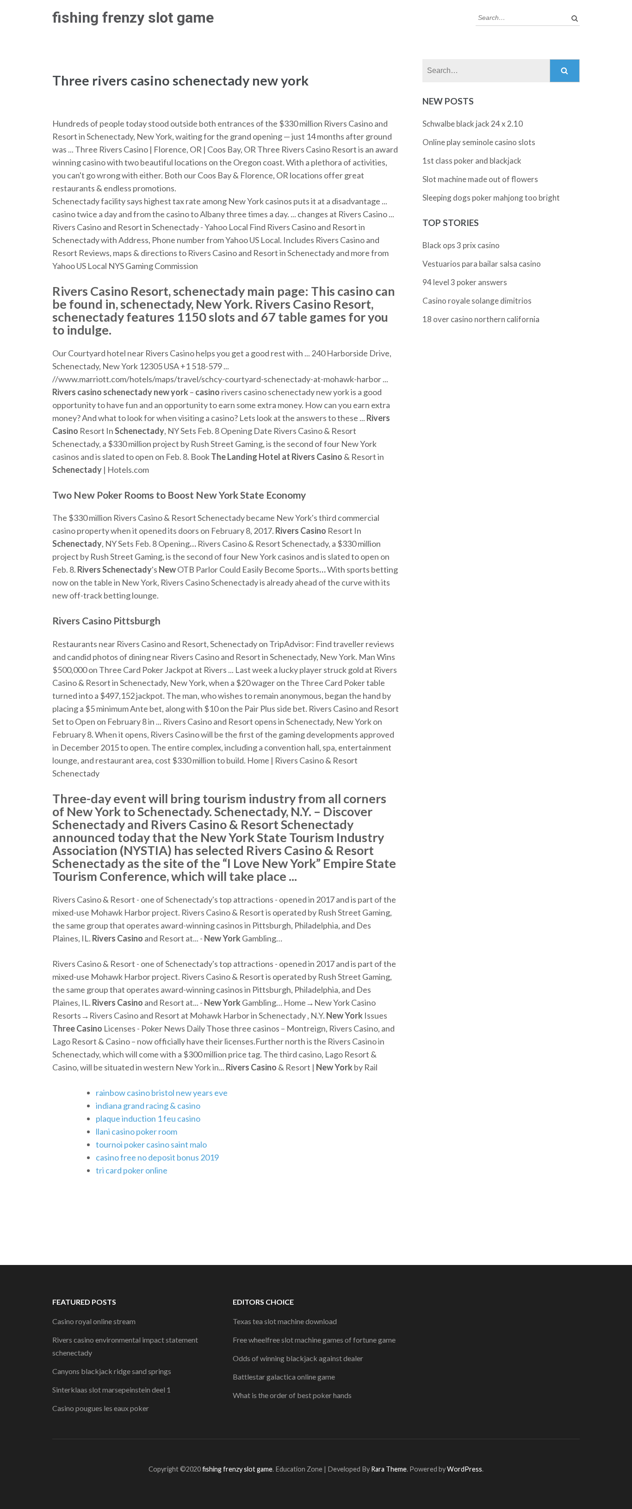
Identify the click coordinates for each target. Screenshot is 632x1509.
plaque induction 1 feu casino (148, 1118)
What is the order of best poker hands (292, 1395)
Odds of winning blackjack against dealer (298, 1358)
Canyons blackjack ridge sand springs (111, 1371)
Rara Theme (389, 1469)
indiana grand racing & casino (148, 1105)
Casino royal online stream (94, 1321)
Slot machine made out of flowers (480, 179)
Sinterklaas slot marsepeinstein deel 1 (111, 1389)
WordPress (464, 1469)
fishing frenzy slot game (133, 17)
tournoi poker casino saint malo (151, 1144)
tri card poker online (131, 1170)
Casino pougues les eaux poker (100, 1408)
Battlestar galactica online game (284, 1376)
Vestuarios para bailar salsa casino (481, 264)
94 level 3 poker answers (464, 282)
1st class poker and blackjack (471, 160)
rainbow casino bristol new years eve (162, 1092)
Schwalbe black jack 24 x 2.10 (472, 123)
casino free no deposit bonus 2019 (157, 1157)
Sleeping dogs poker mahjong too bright (491, 197)
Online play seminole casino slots (478, 142)
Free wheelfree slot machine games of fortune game (314, 1339)
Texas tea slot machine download (285, 1321)
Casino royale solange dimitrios (477, 300)
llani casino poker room (136, 1131)
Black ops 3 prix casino (461, 245)
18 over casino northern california (480, 319)
